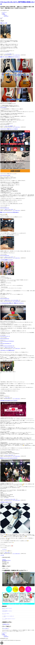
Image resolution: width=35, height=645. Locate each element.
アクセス (5, 15)
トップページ (4, 12)
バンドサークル (7, 499)
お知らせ (6, 209)
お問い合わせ (6, 636)
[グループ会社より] (5, 628)
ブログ (3, 13)
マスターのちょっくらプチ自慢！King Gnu (7, 350)
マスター (9, 209)
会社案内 (3, 14)
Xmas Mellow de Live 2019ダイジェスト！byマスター (9, 400)
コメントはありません (16, 210)
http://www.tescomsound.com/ (4, 207)
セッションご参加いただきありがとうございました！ (8, 618)
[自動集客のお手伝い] (5, 624)
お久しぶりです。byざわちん (5, 613)
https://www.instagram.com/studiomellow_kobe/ (7, 345)
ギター (9, 300)
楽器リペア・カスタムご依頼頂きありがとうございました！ (10, 56)
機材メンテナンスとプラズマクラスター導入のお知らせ (9, 212)
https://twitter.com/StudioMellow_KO (5, 343)
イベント (6, 455)
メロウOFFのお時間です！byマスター (6, 259)
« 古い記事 (2, 555)
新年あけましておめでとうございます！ (7, 608)
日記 (12, 209)
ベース (12, 300)
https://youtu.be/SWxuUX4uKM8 (5, 175)
